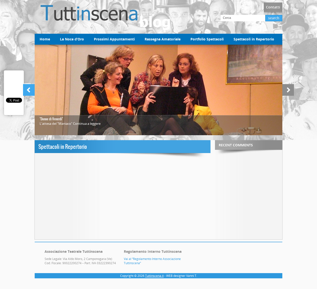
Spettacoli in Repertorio (254, 39)
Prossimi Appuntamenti (114, 39)
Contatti (273, 7)
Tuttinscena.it (154, 276)
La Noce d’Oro (72, 39)
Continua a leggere (87, 123)
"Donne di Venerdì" (51, 119)
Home (45, 39)
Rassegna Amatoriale (163, 39)
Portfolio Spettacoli (207, 39)
